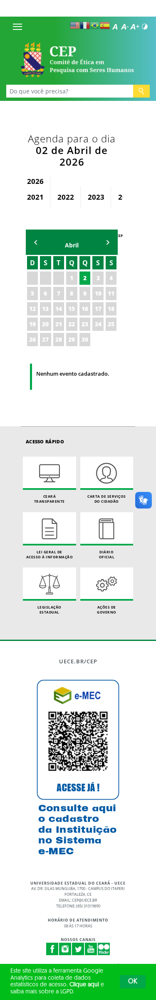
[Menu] (17, 26)
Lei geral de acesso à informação (49, 554)
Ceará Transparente (49, 499)
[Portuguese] (95, 25)
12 (32, 309)
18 (111, 309)
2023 (96, 197)
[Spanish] (105, 25)
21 (58, 324)
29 (71, 339)
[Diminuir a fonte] (125, 27)
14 (58, 309)
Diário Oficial (107, 554)
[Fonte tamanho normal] (115, 27)
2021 (35, 197)
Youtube (91, 949)
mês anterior (36, 242)
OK (132, 981)
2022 (65, 197)
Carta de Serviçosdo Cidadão (106, 499)
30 (85, 339)
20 (45, 324)
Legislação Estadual (49, 609)
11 (111, 293)
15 (71, 309)
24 (98, 324)
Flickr (104, 949)
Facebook (52, 949)
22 (71, 324)
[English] (75, 25)
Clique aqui (84, 985)
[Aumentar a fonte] (135, 27)
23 (85, 324)
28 (58, 339)
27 (45, 339)
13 (45, 309)
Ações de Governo (106, 609)
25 (111, 324)
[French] (85, 25)
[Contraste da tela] (145, 27)
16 (85, 309)
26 (32, 339)
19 (32, 324)
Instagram (65, 949)
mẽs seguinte (108, 242)
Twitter (78, 949)
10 (98, 293)
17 (98, 309)
